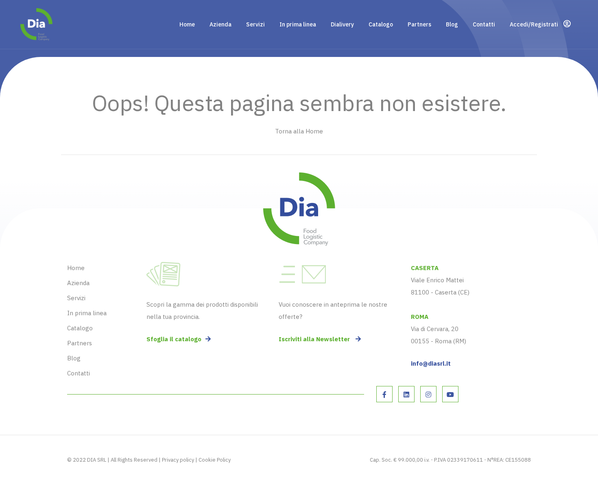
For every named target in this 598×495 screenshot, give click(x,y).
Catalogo (381, 24)
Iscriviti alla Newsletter (315, 339)
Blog (452, 24)
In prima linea (297, 24)
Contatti (484, 24)
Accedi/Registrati (534, 24)
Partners (419, 24)
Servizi (255, 24)
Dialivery (342, 24)
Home (187, 24)
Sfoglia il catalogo (173, 339)
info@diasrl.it (431, 363)
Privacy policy (178, 459)
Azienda (220, 24)
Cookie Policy (215, 459)
